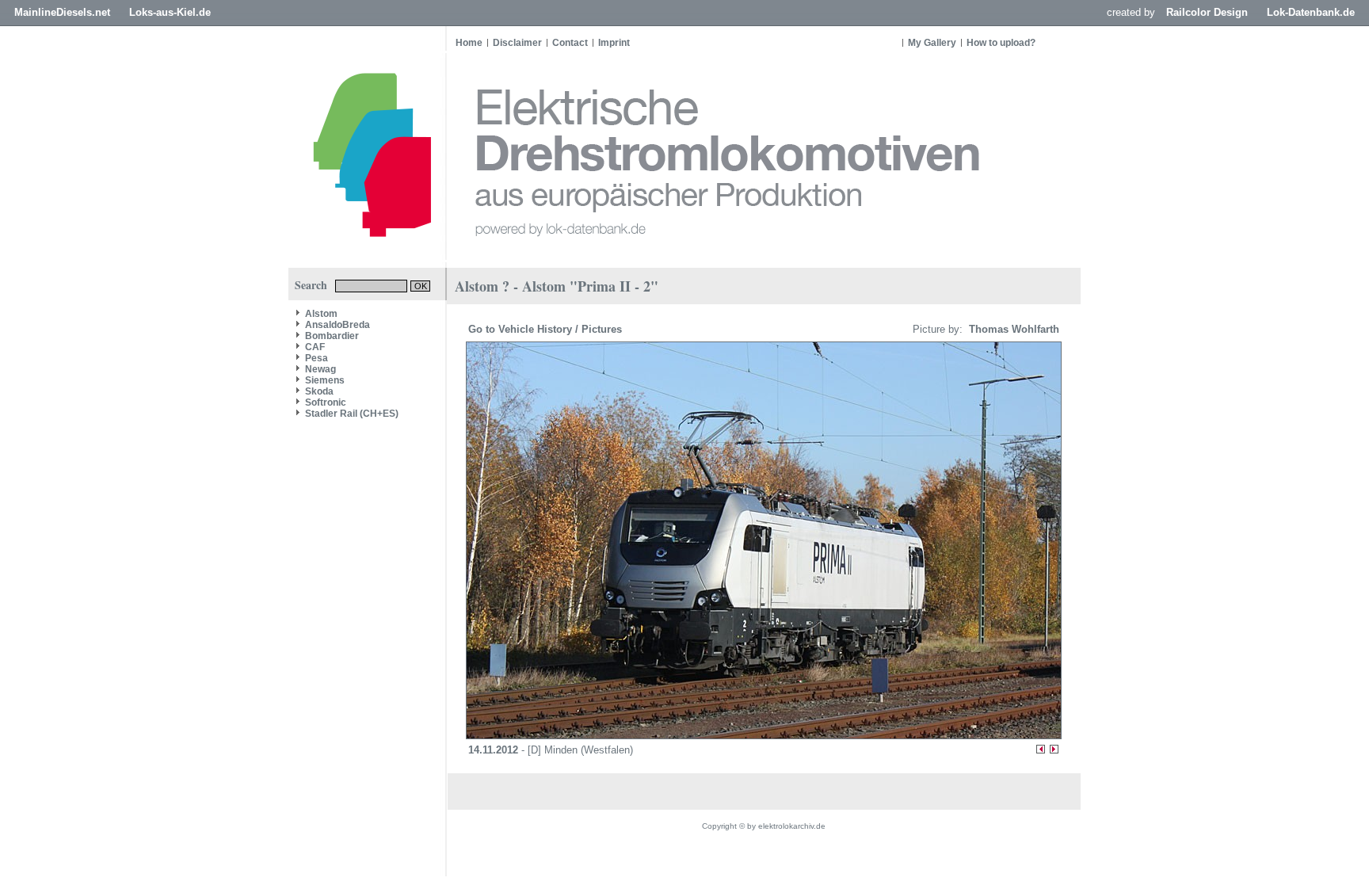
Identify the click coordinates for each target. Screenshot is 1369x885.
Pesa (316, 358)
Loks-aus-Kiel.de (170, 12)
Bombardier (332, 335)
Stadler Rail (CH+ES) (351, 413)
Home (469, 42)
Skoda (319, 391)
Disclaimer (517, 42)
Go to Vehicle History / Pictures (546, 329)
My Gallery (932, 42)
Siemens (325, 380)
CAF (315, 347)
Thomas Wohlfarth (1012, 329)
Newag (320, 369)
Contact (570, 42)
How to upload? (1001, 42)
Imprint (614, 42)
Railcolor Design (1207, 12)
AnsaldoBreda (337, 324)
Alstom (321, 313)
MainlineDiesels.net (62, 12)
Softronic (325, 402)
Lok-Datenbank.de (1311, 12)
